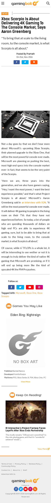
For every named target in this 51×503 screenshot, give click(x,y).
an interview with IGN (34, 202)
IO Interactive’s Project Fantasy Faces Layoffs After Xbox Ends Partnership (26, 429)
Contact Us (5, 470)
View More (25, 381)
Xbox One (31, 293)
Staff (25, 470)
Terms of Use (6, 464)
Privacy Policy (20, 464)
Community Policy (8, 466)
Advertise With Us (8, 474)
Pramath (31, 54)
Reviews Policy (35, 464)
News (4, 13)
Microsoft (20, 293)
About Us (16, 470)
